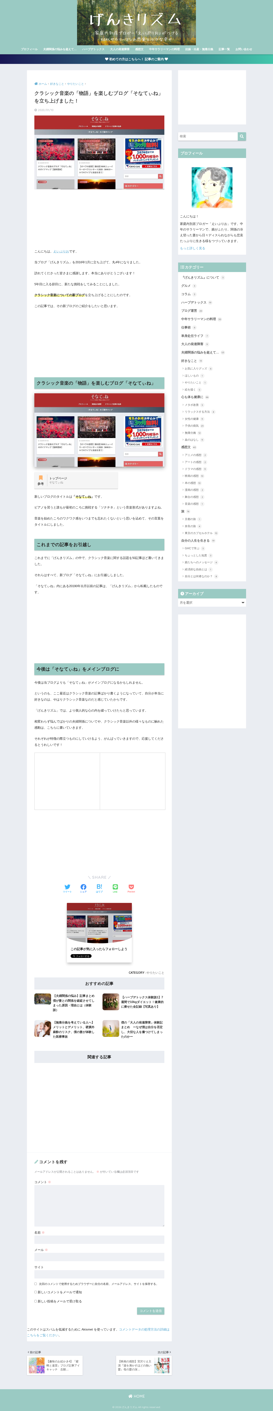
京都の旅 (192, 519)
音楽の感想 (194, 503)
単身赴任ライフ (194, 336)
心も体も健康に (194, 397)
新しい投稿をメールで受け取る (60, 1301)
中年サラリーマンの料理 (164, 49)
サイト (39, 1267)
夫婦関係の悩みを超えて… (60, 49)
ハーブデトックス (93, 49)
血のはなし (194, 439)
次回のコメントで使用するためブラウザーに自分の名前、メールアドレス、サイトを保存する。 (99, 1283)
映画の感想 (194, 475)
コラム (188, 294)
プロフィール (29, 49)
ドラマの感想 (195, 468)
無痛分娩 (193, 432)
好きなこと (191, 361)
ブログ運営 (191, 310)
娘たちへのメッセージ (201, 562)
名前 (39, 1232)
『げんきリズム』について (202, 277)
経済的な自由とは (198, 569)
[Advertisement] (99, 219)
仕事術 (188, 327)
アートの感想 (195, 462)
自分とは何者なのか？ (201, 576)
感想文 (139, 49)
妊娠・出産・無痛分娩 (199, 49)
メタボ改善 (194, 404)
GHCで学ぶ (194, 548)
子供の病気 (194, 425)
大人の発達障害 (120, 49)
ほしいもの (194, 375)
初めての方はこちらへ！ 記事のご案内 (136, 59)
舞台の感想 (194, 496)
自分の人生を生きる (197, 540)
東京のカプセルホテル (201, 533)
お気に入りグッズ (198, 368)
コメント (42, 1182)
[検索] (242, 136)
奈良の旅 (192, 526)
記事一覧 (224, 49)
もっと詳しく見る (192, 248)
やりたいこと (155, 972)
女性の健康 (194, 418)
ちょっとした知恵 (198, 555)
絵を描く (192, 389)
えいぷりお (61, 251)
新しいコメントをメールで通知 (60, 1292)
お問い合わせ (243, 49)
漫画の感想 (194, 489)
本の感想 (193, 482)
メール (41, 1250)
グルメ (188, 285)
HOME (139, 1396)
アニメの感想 (195, 454)
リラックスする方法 (199, 411)
